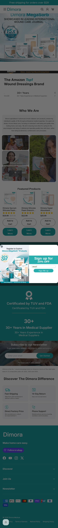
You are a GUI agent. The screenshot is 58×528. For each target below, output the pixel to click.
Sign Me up (43, 270)
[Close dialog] (2, 247)
